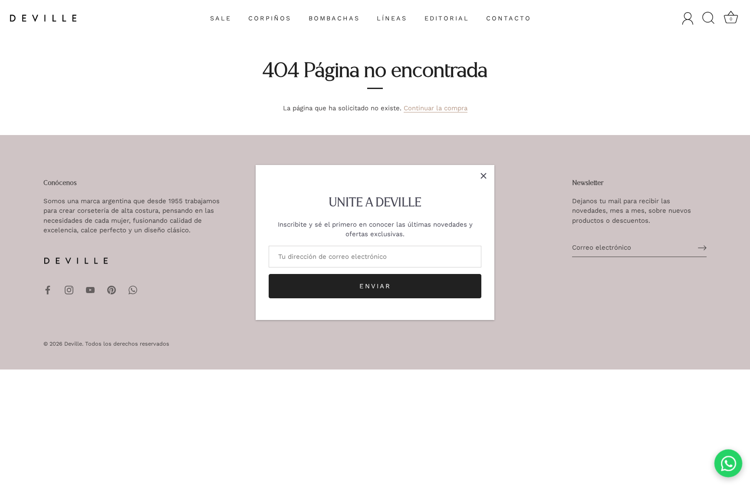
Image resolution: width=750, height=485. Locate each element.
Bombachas (334, 18)
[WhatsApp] (132, 290)
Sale (220, 18)
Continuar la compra (435, 108)
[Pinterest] (111, 290)
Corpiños (269, 18)
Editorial (446, 18)
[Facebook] (47, 290)
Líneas (392, 18)
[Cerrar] (483, 175)
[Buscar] (708, 18)
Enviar (375, 286)
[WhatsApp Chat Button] (728, 463)
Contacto (508, 18)
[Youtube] (90, 290)
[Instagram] (69, 290)
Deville (73, 343)
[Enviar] (702, 248)
